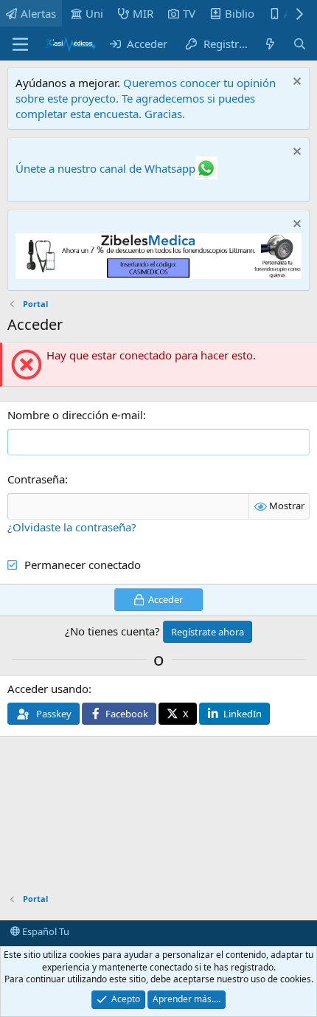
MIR (143, 13)
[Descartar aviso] (295, 83)
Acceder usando (47, 688)
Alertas (38, 13)
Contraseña (36, 479)
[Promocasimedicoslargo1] (158, 274)
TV (189, 13)
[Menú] (20, 44)
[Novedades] (270, 44)
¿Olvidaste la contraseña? (71, 527)
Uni (94, 13)
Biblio (239, 13)
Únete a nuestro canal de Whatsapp (105, 168)
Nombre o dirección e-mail (75, 414)
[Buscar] (299, 44)
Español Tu (44, 931)
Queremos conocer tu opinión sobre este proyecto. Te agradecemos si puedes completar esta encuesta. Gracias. (145, 98)
